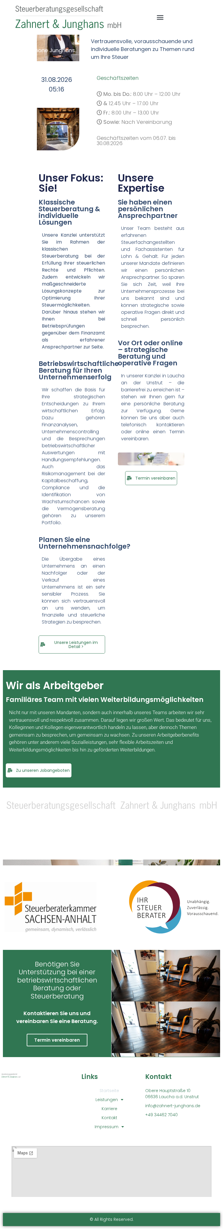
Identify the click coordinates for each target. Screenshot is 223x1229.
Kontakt (109, 1118)
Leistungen (107, 1100)
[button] (160, 17)
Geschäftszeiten (118, 78)
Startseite (109, 1091)
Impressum (106, 1127)
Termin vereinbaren (57, 1040)
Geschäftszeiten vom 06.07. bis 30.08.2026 (136, 140)
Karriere (109, 1109)
